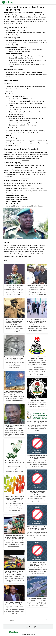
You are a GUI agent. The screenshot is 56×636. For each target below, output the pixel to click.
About (26, 627)
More (37, 627)
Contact (31, 627)
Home (20, 627)
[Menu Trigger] (51, 2)
